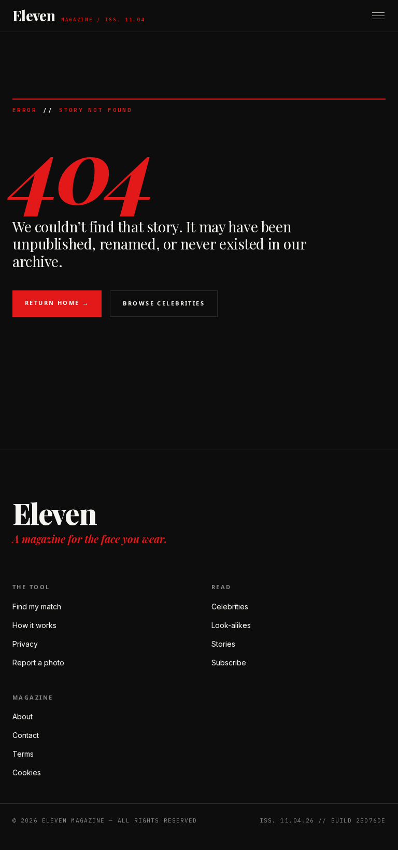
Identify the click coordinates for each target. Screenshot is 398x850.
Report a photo (38, 662)
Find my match (36, 606)
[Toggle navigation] (378, 15)
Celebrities (229, 606)
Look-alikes (231, 625)
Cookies (26, 772)
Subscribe (228, 662)
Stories (223, 643)
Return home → (57, 302)
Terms (23, 753)
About (22, 716)
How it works (34, 625)
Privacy (25, 643)
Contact (25, 735)
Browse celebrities (164, 303)
